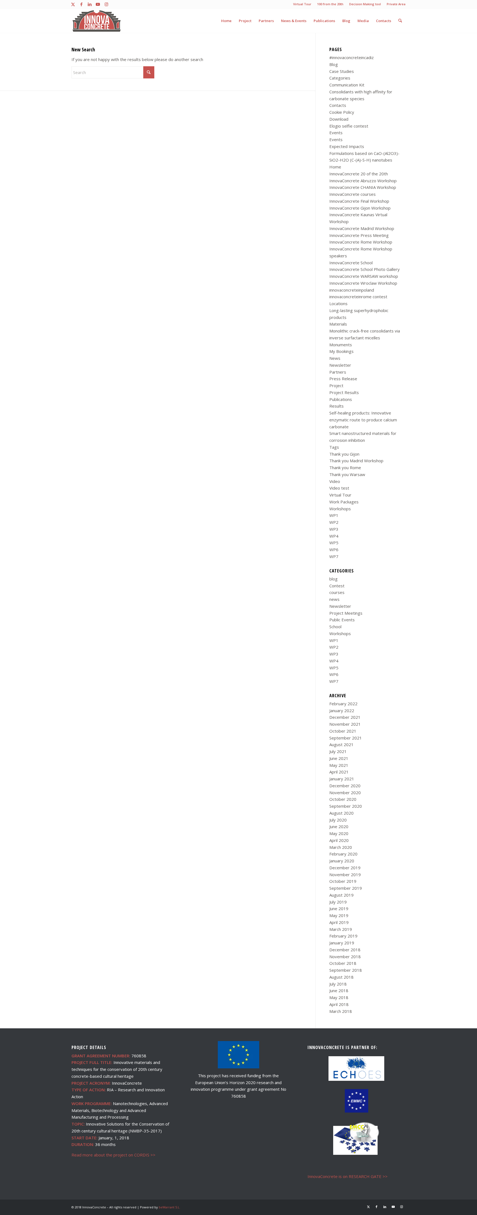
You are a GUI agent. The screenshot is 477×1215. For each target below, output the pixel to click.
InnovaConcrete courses (352, 194)
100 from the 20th (330, 4)
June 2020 (338, 826)
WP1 (333, 515)
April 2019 (339, 922)
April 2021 (339, 772)
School (335, 626)
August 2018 (341, 977)
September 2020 (345, 806)
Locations (338, 303)
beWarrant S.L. (169, 1207)
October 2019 (342, 881)
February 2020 (343, 854)
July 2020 (338, 820)
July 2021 (338, 751)
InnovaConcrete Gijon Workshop (360, 208)
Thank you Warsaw (347, 474)
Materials (338, 324)
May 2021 (338, 765)
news (334, 599)
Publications (340, 399)
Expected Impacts (346, 146)
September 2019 (345, 888)
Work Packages (344, 502)
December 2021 (345, 717)
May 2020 (338, 833)
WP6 (333, 549)
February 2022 (343, 703)
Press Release (343, 378)
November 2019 (345, 874)
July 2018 (338, 984)
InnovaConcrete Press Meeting (359, 235)
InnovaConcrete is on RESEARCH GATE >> (348, 1176)
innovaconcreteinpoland (351, 290)
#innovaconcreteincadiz (351, 57)
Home (335, 167)
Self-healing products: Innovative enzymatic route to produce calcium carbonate (363, 419)
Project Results (344, 392)
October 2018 (342, 963)
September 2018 (345, 970)
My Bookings (341, 351)
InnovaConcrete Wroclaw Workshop (363, 283)
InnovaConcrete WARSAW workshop (363, 276)
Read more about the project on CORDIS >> (113, 1155)
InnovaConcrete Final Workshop (359, 201)
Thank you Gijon (344, 454)
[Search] (400, 21)
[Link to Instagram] (106, 4)
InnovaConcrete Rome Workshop (360, 242)
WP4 (333, 536)
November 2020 (345, 792)
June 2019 (338, 908)
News (334, 358)
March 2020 (340, 847)
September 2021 (345, 738)
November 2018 (345, 956)
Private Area (396, 4)
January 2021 (341, 778)
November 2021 (345, 724)
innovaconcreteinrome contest (358, 296)
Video (334, 481)
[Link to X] (73, 4)
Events (336, 132)
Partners (337, 372)
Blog (333, 64)
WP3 (333, 529)
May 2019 (338, 915)
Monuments (340, 344)
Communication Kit (346, 85)
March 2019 (340, 929)
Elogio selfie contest (348, 126)
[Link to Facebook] (81, 4)
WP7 (333, 556)
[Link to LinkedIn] (90, 4)
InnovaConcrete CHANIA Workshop (362, 187)
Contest (336, 585)
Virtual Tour (302, 4)
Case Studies (341, 71)
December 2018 (345, 949)
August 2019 (341, 895)
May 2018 (338, 997)
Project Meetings (345, 613)
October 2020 (342, 799)
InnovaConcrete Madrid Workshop (361, 228)
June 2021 (338, 758)
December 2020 (345, 785)
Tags (334, 447)
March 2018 (340, 1011)
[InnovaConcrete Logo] (96, 21)
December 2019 (345, 867)
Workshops (340, 508)
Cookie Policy (341, 112)
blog (333, 579)
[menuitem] (302, 4)
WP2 (333, 522)
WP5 (333, 542)
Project (336, 385)
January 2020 (341, 860)
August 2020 (341, 813)
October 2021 (342, 731)
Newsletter (340, 365)
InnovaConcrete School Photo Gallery (364, 269)
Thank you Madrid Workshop (356, 460)
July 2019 (338, 902)
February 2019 (343, 936)
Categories (339, 78)
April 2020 (339, 840)
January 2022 (341, 710)
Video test (339, 488)
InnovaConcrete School (351, 262)
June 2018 (338, 990)
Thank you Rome (345, 467)
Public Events (342, 619)
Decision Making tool (365, 4)
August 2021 (341, 744)
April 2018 (339, 1004)
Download (338, 119)
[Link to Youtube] (98, 4)
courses (336, 592)
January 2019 (341, 942)
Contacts (337, 105)
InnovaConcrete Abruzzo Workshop (363, 180)
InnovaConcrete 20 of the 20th (358, 173)
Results (336, 406)
